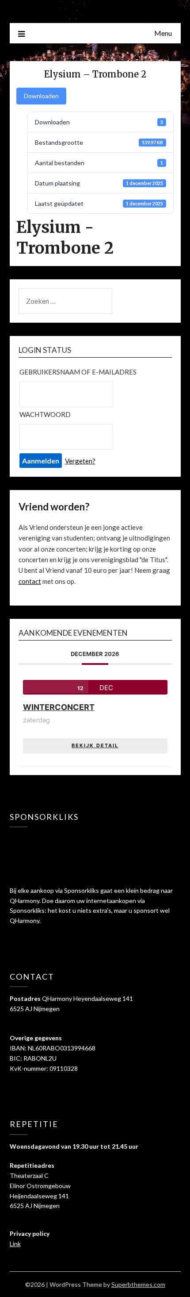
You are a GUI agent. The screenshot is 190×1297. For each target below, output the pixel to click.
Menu (163, 33)
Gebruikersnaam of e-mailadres (78, 372)
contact (30, 581)
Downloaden (41, 96)
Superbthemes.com (138, 1284)
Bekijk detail (95, 745)
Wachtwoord (45, 414)
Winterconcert (59, 707)
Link (15, 1243)
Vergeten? (80, 461)
